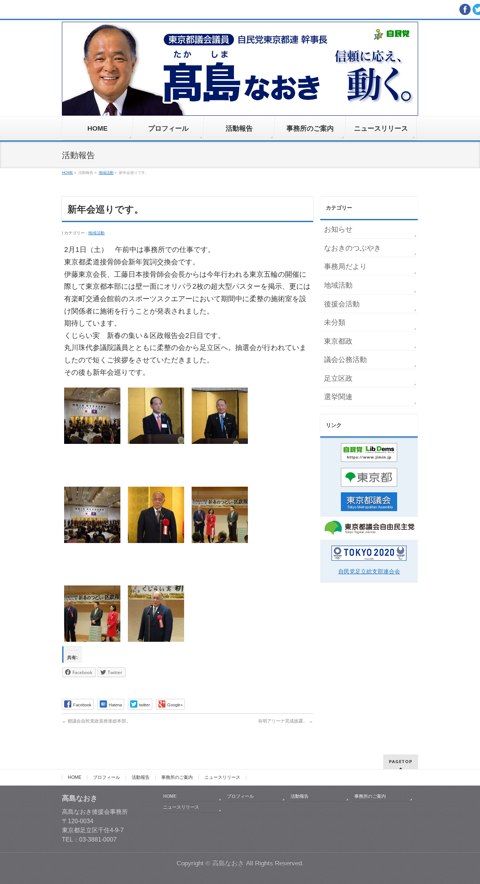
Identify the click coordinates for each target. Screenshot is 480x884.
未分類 (334, 322)
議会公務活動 (345, 360)
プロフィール (106, 777)
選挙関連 (338, 397)
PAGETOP (400, 761)
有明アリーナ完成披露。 (285, 721)
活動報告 (141, 777)
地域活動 (96, 233)
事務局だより (345, 266)
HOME (74, 777)
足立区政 (338, 378)
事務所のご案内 (177, 777)
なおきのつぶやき (352, 248)
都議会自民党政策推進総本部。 (96, 721)
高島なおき (228, 863)
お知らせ (338, 229)
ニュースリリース (222, 777)
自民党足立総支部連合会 (369, 571)
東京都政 (338, 341)
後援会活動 (342, 304)
